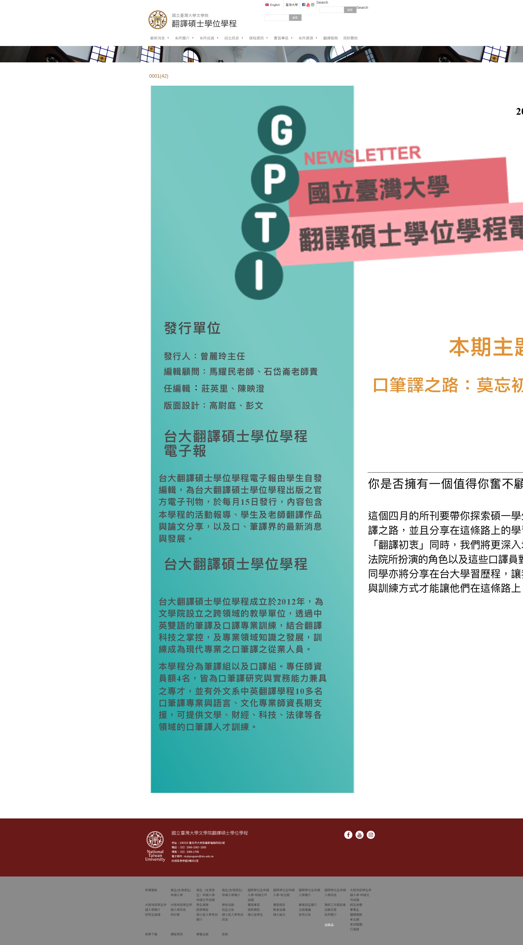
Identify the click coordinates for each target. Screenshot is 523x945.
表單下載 (151, 934)
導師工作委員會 (335, 905)
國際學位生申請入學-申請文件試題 (258, 895)
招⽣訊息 (231, 37)
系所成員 (207, 37)
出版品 (329, 925)
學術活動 (228, 905)
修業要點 (151, 890)
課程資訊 (256, 37)
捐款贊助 (350, 37)
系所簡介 (182, 37)
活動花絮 (330, 909)
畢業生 (354, 909)
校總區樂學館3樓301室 (185, 860)
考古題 (354, 919)
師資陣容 (202, 909)
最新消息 (157, 37)
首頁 (225, 934)
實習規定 (279, 905)
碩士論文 (279, 914)
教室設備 (279, 909)
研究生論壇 (152, 914)
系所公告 (305, 914)
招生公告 (228, 909)
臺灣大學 (292, 5)
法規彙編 (305, 909)
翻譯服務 (330, 37)
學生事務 (202, 905)
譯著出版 (202, 934)
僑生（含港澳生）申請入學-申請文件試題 (206, 895)
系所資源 (305, 37)
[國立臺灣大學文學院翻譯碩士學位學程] (192, 14)
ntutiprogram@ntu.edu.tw (198, 856)
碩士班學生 (255, 914)
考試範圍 (356, 924)
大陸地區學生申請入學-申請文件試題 (360, 895)
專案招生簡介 (308, 905)
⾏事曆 (354, 929)
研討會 (175, 914)
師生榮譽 (356, 905)
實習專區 (281, 37)
